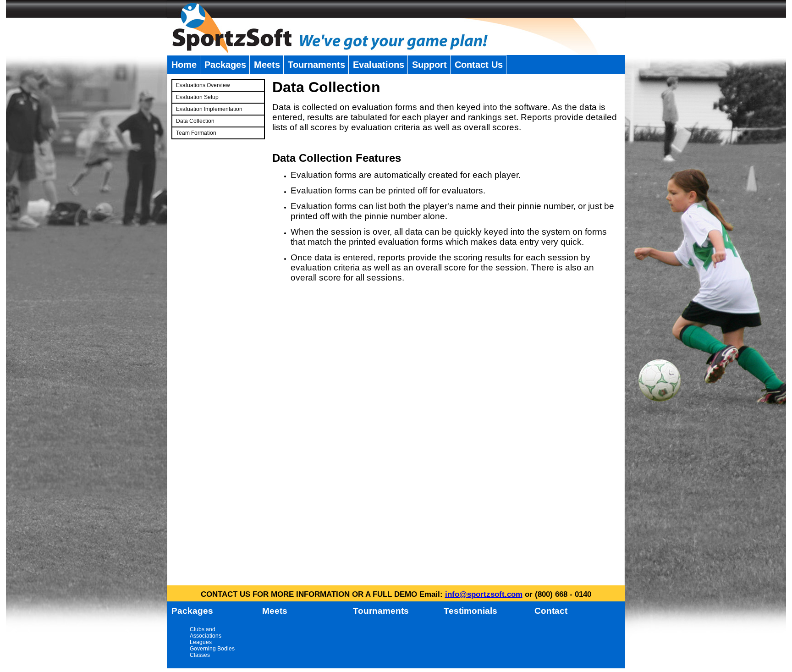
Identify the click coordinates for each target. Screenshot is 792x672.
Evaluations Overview (203, 85)
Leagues (201, 642)
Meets (267, 65)
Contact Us (479, 65)
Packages (225, 65)
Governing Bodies (212, 648)
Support (429, 65)
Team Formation (196, 133)
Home (184, 65)
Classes (200, 655)
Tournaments (316, 65)
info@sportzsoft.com (483, 594)
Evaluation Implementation (209, 109)
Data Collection (195, 121)
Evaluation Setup (197, 97)
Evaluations (378, 65)
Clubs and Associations (205, 632)
